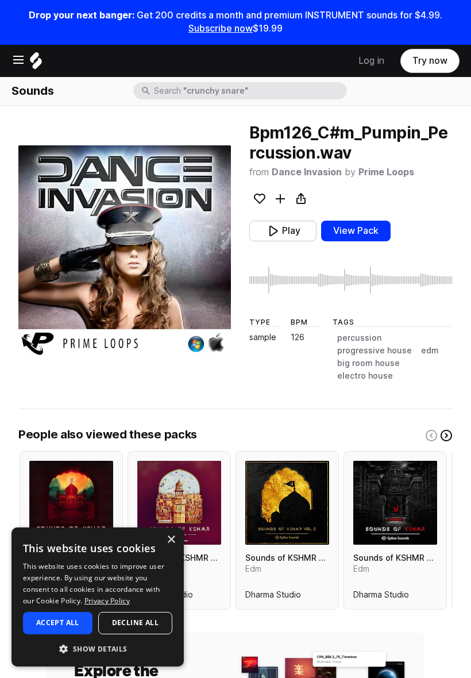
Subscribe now (220, 28)
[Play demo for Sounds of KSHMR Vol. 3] (71, 502)
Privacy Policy (107, 601)
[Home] (36, 63)
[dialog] (97, 597)
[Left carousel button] (431, 435)
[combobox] (249, 90)
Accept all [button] (57, 622)
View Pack (356, 230)
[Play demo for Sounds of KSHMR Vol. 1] (395, 502)
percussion (359, 337)
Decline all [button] (135, 622)
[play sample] (351, 280)
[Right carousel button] (446, 435)
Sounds (32, 91)
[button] (97, 648)
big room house (368, 363)
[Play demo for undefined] (124, 251)
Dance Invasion (307, 172)
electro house (365, 375)
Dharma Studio (273, 597)
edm (430, 350)
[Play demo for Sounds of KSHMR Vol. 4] (179, 502)
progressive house (374, 350)
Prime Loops (386, 172)
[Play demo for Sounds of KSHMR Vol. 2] (287, 502)
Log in (371, 60)
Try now (429, 60)
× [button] (171, 540)
